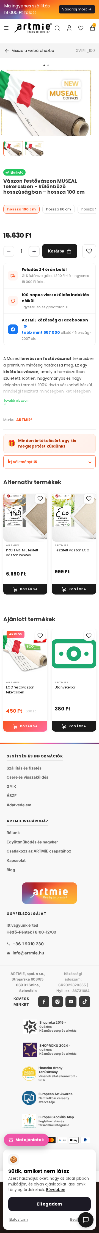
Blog (11, 869)
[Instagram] (57, 1001)
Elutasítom (18, 1219)
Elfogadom (49, 1204)
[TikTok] (84, 1001)
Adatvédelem (19, 804)
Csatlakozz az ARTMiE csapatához (39, 851)
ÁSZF (11, 795)
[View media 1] (13, 148)
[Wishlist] (89, 251)
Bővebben (55, 1189)
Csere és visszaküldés (27, 777)
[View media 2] (35, 148)
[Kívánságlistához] (40, 499)
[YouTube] (70, 1001)
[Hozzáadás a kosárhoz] (25, 589)
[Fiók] (69, 28)
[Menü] (6, 27)
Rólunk (13, 832)
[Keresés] (57, 28)
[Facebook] (43, 1001)
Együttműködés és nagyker (32, 842)
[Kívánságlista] (80, 28)
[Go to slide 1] (44, 65)
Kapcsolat (16, 860)
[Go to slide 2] (48, 65)
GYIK (11, 786)
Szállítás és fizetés (24, 768)
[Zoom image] (46, 115)
